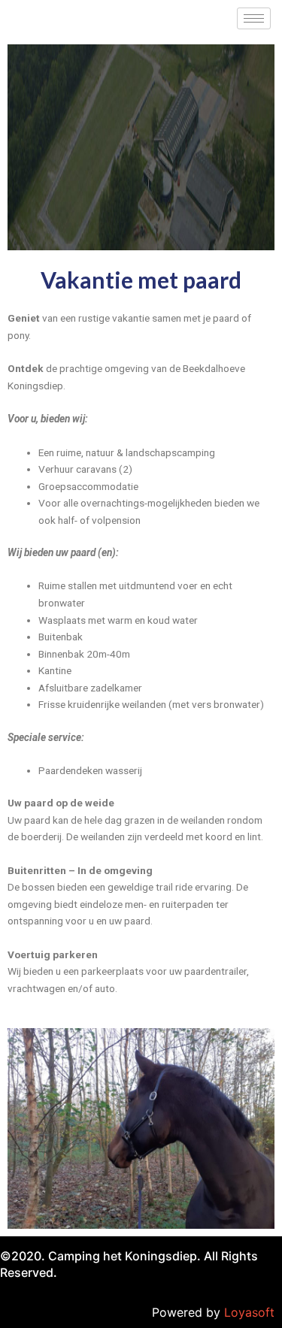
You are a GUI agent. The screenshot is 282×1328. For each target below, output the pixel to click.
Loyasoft (249, 1312)
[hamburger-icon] (254, 18)
